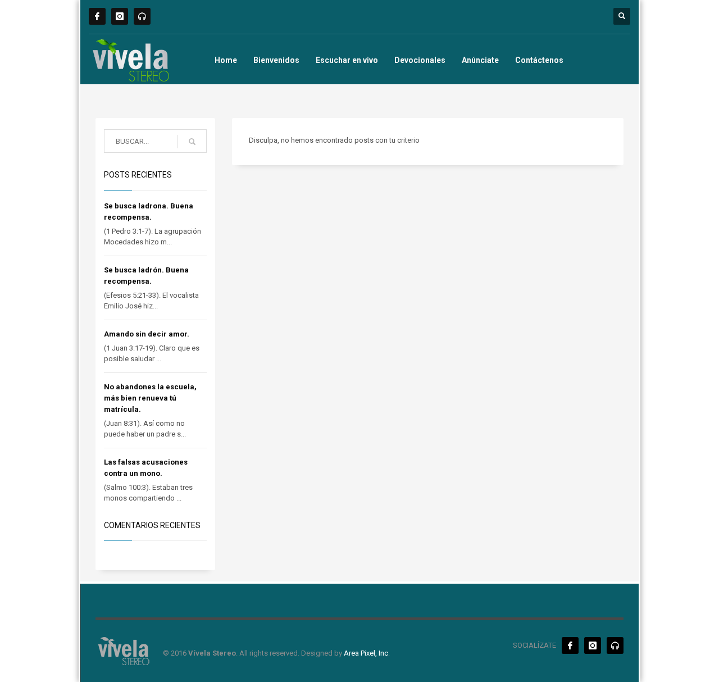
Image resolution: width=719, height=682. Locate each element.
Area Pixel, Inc (366, 653)
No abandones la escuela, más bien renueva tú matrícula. (150, 398)
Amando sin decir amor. (146, 334)
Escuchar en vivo (347, 60)
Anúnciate (480, 60)
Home (226, 60)
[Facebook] (97, 16)
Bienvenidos (276, 60)
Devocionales (419, 60)
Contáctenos (539, 60)
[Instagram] (119, 16)
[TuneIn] (142, 16)
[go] (192, 141)
